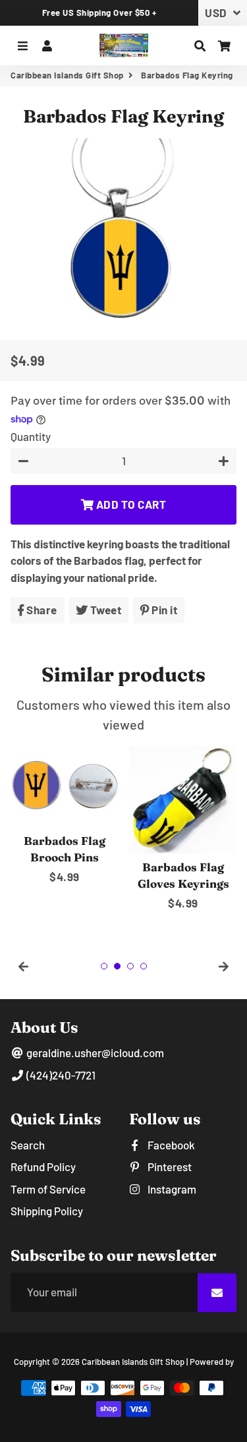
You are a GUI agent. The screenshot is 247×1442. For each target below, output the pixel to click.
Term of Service (48, 1189)
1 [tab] (104, 966)
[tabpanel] (65, 815)
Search (28, 1144)
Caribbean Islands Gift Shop (67, 75)
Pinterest (169, 1166)
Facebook (170, 1144)
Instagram (171, 1189)
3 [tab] (130, 966)
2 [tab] (117, 966)
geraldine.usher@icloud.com (94, 1052)
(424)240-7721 (60, 1075)
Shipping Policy (47, 1210)
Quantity (31, 436)
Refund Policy (43, 1166)
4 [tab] (143, 966)
